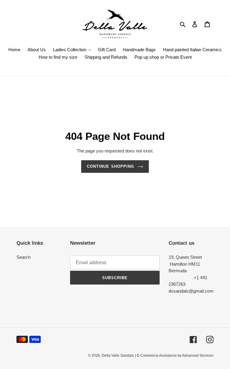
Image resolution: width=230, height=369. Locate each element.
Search (23, 257)
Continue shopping (110, 166)
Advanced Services (198, 355)
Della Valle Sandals (118, 355)
